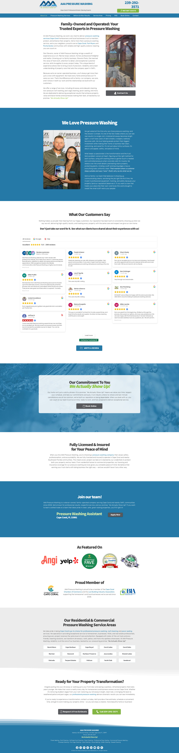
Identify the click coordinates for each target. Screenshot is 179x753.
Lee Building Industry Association (101, 592)
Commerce (77, 592)
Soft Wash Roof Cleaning (76, 740)
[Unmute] (112, 84)
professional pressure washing (84, 694)
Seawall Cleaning (116, 742)
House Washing (95, 742)
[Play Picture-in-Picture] (129, 84)
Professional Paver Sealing (101, 740)
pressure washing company (103, 455)
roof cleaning (113, 631)
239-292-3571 (92, 734)
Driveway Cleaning (63, 742)
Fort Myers (91, 43)
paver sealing (127, 631)
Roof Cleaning (64, 740)
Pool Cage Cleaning (75, 742)
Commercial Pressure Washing (118, 740)
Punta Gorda (48, 46)
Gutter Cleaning (105, 742)
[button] (51, 647)
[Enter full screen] (132, 84)
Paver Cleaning (88, 740)
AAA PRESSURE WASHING (76, 4)
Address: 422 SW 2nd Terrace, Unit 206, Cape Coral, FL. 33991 (89, 732)
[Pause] (108, 84)
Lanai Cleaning (86, 742)
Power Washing (55, 740)
